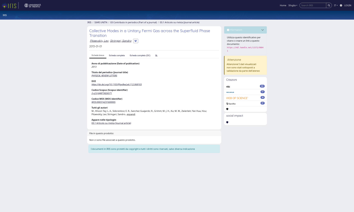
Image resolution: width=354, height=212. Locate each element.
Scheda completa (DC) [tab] (140, 55)
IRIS (89, 22)
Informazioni (235, 29)
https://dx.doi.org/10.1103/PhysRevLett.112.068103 (117, 84)
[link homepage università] (33, 5)
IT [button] (335, 5)
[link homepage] (10, 5)
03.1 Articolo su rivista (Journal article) (179, 22)
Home (283, 5)
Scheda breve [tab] (98, 55)
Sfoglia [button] (292, 5)
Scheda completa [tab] (117, 55)
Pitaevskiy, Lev (99, 40)
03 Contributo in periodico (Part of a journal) (133, 22)
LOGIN (347, 5)
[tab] (156, 55)
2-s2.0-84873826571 (102, 93)
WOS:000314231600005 (103, 102)
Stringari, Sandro (120, 40)
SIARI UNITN (100, 22)
